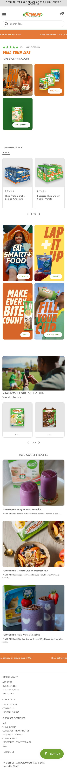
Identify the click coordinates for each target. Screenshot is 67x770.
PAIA (4, 746)
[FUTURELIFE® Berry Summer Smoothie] (33, 482)
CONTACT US (8, 708)
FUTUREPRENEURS (10, 712)
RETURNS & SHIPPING (12, 734)
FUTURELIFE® (8, 762)
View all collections (11, 397)
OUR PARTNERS (9, 686)
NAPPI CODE (8, 693)
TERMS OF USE (9, 727)
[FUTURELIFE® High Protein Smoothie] (33, 608)
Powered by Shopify (10, 766)
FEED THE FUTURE (10, 689)
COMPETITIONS (9, 738)
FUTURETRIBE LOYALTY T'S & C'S (16, 742)
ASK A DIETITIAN (9, 704)
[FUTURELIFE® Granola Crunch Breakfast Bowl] (33, 544)
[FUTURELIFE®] (32, 14)
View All (6, 152)
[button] (61, 14)
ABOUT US (7, 682)
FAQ (4, 723)
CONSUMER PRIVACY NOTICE (15, 730)
